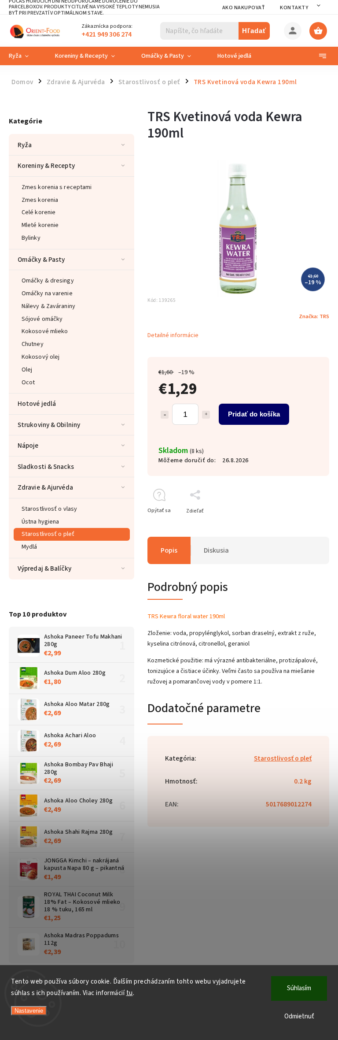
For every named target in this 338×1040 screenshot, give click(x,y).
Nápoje (28, 445)
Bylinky (31, 238)
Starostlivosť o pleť (48, 534)
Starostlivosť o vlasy (49, 509)
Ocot (28, 382)
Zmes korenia (40, 200)
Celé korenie (38, 212)
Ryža (25, 145)
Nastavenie (29, 1010)
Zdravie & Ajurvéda (45, 487)
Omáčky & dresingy (48, 280)
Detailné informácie (172, 335)
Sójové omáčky (42, 319)
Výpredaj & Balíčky (44, 568)
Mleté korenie (40, 225)
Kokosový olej (40, 357)
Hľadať (254, 30)
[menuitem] (25, 56)
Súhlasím (299, 988)
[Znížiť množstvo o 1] (165, 415)
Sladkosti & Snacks (46, 467)
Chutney (33, 344)
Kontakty (294, 7)
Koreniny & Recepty (46, 166)
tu (129, 993)
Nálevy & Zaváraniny (48, 306)
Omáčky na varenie (47, 293)
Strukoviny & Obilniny (49, 425)
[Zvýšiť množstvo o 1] (206, 415)
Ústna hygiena (40, 521)
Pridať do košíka (254, 414)
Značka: (314, 316)
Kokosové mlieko (45, 331)
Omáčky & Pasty (41, 259)
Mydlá (29, 546)
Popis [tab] (169, 550)
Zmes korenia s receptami (57, 187)
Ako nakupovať (243, 7)
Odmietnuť (299, 1016)
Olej (27, 369)
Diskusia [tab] (216, 550)
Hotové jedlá (37, 404)
